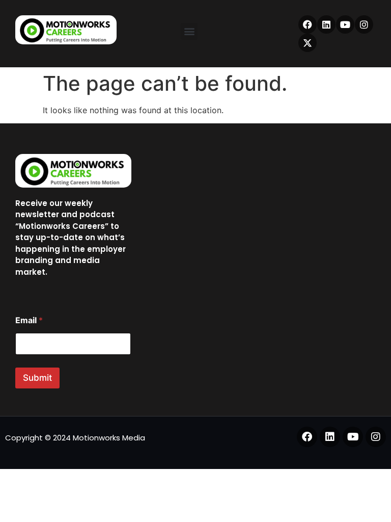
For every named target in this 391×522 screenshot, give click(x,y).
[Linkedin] (326, 24)
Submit (37, 378)
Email (29, 320)
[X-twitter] (307, 43)
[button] (189, 31)
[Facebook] (307, 24)
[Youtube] (345, 24)
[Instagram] (364, 24)
